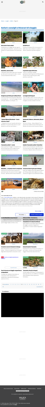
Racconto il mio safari (7, 45)
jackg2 (13, 67)
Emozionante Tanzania (29, 246)
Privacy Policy (16, 388)
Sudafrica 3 (26, 45)
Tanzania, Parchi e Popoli (30, 270)
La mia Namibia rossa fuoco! (9, 217)
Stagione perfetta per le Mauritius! (11, 95)
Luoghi (7, 21)
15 (36, 284)
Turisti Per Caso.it (13, 267)
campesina (35, 116)
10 (25, 284)
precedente (6, 284)
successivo (39, 286)
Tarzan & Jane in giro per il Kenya (32, 168)
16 (38, 284)
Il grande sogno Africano (30, 70)
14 (33, 284)
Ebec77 (13, 189)
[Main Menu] (2, 2)
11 (27, 284)
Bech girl (35, 92)
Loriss (14, 92)
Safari (11, 21)
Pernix (13, 42)
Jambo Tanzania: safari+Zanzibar (32, 145)
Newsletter (39, 388)
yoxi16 (35, 67)
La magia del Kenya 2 (29, 95)
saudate (35, 165)
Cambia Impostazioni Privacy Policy (22, 390)
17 (40, 284)
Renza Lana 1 (35, 244)
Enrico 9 (35, 42)
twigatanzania (35, 267)
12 (29, 284)
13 (31, 284)
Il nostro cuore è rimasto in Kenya (10, 246)
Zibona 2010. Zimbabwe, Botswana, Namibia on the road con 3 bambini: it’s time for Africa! (33, 219)
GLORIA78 (13, 165)
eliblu (14, 116)
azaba (14, 142)
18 (3, 286)
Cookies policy (23, 388)
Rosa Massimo (35, 189)
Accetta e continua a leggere (36, 214)
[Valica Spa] (22, 399)
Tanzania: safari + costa (8, 145)
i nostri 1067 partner (8, 197)
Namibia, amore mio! (7, 70)
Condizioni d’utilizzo (32, 388)
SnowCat (13, 244)
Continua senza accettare (39, 191)
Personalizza (21, 214)
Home (2, 21)
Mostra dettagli (38, 211)
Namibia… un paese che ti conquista (11, 168)
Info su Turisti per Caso (8, 388)
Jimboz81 (35, 142)
